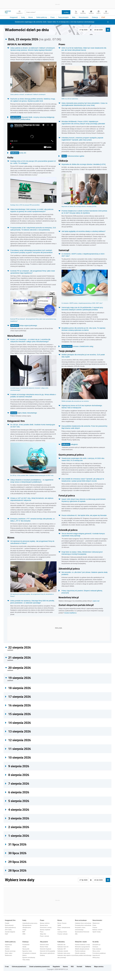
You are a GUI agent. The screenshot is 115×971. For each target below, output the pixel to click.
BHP (23, 931)
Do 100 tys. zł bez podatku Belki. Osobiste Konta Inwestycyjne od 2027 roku (31, 475)
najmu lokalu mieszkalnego (27, 413)
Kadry (23, 17)
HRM (23, 934)
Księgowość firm (16, 420)
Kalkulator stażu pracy (64, 953)
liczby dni (22, 153)
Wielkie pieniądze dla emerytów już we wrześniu (75, 401)
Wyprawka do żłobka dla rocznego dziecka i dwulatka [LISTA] (83, 164)
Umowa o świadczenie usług (83, 346)
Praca (41, 931)
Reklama (88, 966)
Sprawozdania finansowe (82, 931)
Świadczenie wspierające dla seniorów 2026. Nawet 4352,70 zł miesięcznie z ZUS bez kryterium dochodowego (54, 22)
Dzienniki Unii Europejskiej (47, 951)
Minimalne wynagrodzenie (82, 946)
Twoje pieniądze (63, 17)
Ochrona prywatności (19, 966)
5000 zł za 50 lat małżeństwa (70, 98)
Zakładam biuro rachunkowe (83, 923)
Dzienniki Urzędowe (45, 949)
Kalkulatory (61, 942)
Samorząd (64, 250)
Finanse (95, 927)
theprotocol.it (96, 955)
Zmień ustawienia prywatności (39, 966)
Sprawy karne (44, 925)
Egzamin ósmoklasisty (28, 957)
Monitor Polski (44, 946)
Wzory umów (96, 951)
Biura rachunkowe (81, 920)
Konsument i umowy (45, 927)
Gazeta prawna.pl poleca (71, 454)
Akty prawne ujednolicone (47, 953)
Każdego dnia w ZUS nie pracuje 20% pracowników (25, 205)
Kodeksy (42, 955)
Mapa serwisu (98, 966)
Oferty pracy (96, 957)
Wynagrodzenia (26, 925)
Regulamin (56, 966)
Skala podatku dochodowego (83, 955)
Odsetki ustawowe (80, 953)
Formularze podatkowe (99, 953)
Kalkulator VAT (62, 949)
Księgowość (14, 17)
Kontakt (79, 966)
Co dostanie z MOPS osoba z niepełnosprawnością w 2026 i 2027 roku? (82, 303)
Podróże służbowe (80, 951)
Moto (73, 17)
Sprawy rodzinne (45, 923)
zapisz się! (96, 601)
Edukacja (95, 17)
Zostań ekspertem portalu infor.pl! (76, 605)
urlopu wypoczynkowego (28, 325)
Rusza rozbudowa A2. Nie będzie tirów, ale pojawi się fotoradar (84, 515)
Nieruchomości (83, 17)
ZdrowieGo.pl (96, 944)
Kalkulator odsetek (63, 951)
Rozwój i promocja (10, 951)
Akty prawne (44, 942)
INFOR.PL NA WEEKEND (19, 44)
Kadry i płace (8, 953)
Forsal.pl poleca (67, 495)
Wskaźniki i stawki (81, 942)
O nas (7, 966)
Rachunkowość (9, 925)
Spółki (59, 925)
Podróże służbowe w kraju (82, 944)
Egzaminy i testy (27, 951)
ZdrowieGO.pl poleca (69, 568)
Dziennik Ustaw (44, 944)
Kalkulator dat (61, 944)
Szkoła (24, 946)
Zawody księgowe (10, 931)
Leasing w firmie (62, 931)
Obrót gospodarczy (10, 927)
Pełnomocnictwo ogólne (75, 156)
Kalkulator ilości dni (63, 946)
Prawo (52, 17)
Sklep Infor (43, 934)
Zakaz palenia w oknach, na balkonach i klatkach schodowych (27, 94)
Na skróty (96, 942)
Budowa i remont (97, 929)
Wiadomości (96, 923)
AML (76, 934)
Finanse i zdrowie (62, 934)
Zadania (7, 949)
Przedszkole (25, 944)
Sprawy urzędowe (45, 929)
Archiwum (95, 946)
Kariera (65, 966)
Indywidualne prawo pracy (29, 923)
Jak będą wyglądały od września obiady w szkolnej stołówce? (83, 231)
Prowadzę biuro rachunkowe (83, 925)
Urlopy (24, 929)
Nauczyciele (25, 949)
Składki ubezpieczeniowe (82, 949)
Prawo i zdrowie (44, 936)
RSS (72, 966)
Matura (24, 955)
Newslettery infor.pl (69, 597)
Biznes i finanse (62, 923)
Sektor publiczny (41, 17)
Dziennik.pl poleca (68, 529)
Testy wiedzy (26, 959)
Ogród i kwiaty (97, 931)
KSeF (103, 17)
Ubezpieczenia (26, 927)
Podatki (7, 923)
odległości (74, 444)
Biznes (30, 17)
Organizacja (8, 944)
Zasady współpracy (70, 613)
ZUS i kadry (8, 929)
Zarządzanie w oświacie (29, 953)
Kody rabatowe (97, 949)
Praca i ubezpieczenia (64, 927)
